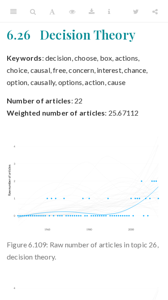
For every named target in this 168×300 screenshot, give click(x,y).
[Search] (33, 11)
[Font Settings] (52, 11)
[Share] (155, 11)
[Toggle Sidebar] (13, 11)
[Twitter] (136, 11)
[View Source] (72, 11)
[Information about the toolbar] (109, 11)
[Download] (91, 11)
